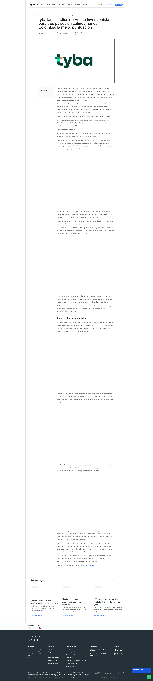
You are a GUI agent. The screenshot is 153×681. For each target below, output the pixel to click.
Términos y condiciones (54, 654)
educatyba (33, 15)
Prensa (41, 15)
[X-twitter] (32, 640)
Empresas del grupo (53, 660)
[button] (51, 5)
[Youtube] (34, 640)
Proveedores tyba (53, 663)
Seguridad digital (70, 649)
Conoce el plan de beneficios (73, 654)
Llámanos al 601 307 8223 (35, 652)
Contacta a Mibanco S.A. (96, 658)
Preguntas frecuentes (54, 652)
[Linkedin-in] (40, 640)
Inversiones (35, 587)
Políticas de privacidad (54, 657)
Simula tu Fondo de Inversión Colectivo (76, 660)
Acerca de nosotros (71, 666)
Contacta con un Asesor (34, 658)
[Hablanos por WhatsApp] (148, 677)
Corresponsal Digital (53, 649)
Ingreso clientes (109, 4)
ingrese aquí (90, 565)
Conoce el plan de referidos (73, 652)
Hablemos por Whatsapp (34, 649)
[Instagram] (29, 640)
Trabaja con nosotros (71, 663)
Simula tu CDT (69, 657)
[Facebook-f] (37, 640)
